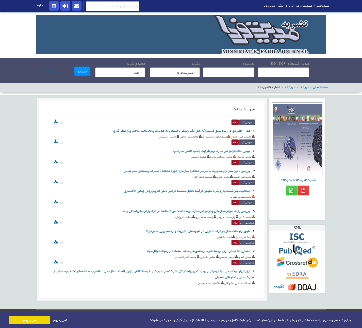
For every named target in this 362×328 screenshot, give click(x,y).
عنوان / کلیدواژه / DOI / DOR (290, 63)
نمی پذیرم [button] (60, 320)
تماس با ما (269, 6)
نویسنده (248, 63)
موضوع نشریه (135, 63)
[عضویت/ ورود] (65, 5)
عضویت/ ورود (304, 6)
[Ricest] (54, 5)
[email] (77, 5)
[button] (148, 320)
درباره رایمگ (285, 6)
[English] (40, 5)
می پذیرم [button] (29, 320)
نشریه (195, 63)
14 (289, 87)
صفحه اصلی (322, 6)
